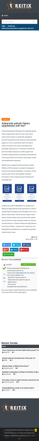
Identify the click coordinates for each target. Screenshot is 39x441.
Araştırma (6, 119)
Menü (6, 15)
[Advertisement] (19, 51)
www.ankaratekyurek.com (21, 273)
